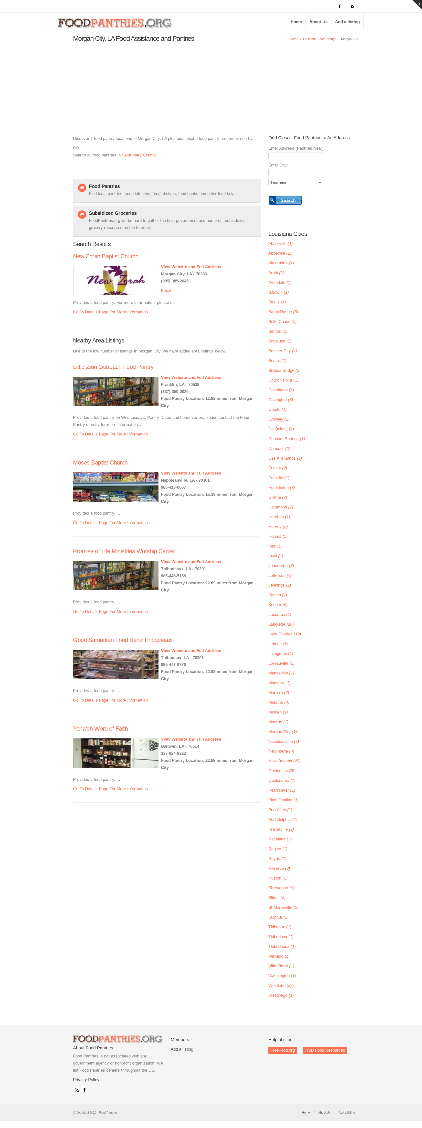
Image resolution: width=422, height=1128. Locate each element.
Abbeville (279, 253)
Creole (277, 409)
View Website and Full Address (191, 267)
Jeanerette (281, 565)
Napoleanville (283, 741)
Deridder (279, 448)
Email (166, 290)
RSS (76, 1089)
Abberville (280, 243)
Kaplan (277, 595)
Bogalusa (280, 341)
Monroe (278, 722)
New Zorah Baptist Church (105, 256)
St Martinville (283, 907)
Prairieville (281, 829)
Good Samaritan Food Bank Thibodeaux (123, 640)
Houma (278, 536)
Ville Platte (281, 966)
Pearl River (281, 790)
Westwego (281, 995)
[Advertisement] (211, 84)
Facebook (83, 1089)
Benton (277, 331)
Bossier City (282, 351)
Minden (278, 712)
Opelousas (281, 770)
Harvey (278, 526)
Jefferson (280, 575)
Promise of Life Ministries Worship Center (124, 551)
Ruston (278, 878)
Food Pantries (115, 25)
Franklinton (281, 487)
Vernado (279, 956)
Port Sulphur (282, 819)
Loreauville (281, 663)
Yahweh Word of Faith (100, 728)
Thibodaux (281, 936)
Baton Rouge (283, 312)
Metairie (278, 702)
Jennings (279, 585)
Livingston (280, 653)
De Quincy (281, 429)
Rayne (277, 858)
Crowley (279, 419)
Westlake (280, 985)
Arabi (276, 272)
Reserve (279, 868)
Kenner (278, 604)
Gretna (277, 497)
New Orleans (284, 761)
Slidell (277, 897)
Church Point (283, 380)
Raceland (280, 839)
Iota (275, 546)
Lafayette (281, 624)
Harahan (279, 517)
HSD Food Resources (325, 1050)
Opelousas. (281, 780)
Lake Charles (284, 634)
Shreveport (281, 888)
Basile (277, 302)
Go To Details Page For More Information (110, 312)
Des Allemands (285, 458)
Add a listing (347, 22)
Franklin (278, 478)
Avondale (280, 282)
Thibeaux (279, 927)
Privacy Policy (86, 1079)
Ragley (277, 849)
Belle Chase (282, 321)
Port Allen (280, 809)
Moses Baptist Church (100, 462)
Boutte (277, 360)
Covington (280, 399)
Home (296, 22)
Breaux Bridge (284, 370)
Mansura (279, 683)
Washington (282, 975)
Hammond (280, 507)
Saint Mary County (139, 155)
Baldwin (278, 292)
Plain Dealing (283, 800)
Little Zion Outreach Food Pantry (113, 366)
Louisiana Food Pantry (319, 39)
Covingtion (281, 390)
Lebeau (278, 644)
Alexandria (281, 263)
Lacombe (279, 614)
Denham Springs (286, 438)
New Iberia (281, 751)
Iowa (275, 556)
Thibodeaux (282, 946)
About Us (318, 22)
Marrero (278, 692)
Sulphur (278, 917)
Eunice (277, 468)
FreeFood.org (282, 1050)
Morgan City (282, 731)
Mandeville (281, 673)
